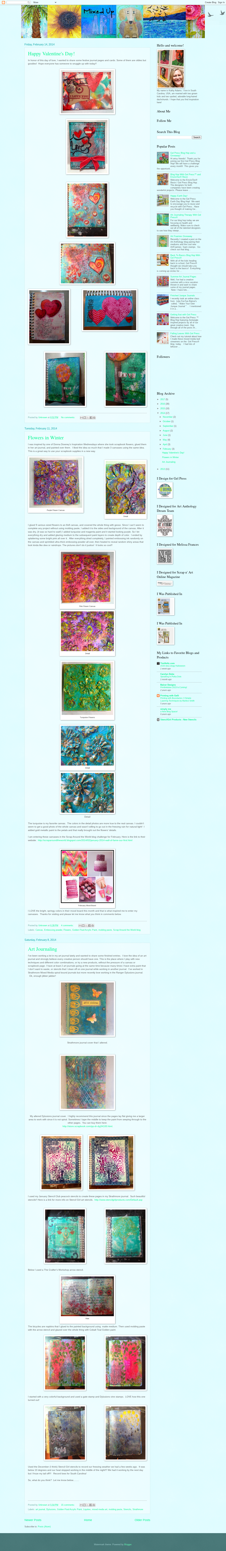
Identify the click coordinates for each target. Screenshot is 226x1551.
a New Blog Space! (169, 711)
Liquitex (87, 1509)
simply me (165, 709)
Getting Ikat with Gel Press (183, 314)
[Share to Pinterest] (94, 417)
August (166, 430)
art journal (40, 1509)
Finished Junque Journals (182, 295)
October (167, 421)
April (165, 444)
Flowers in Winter (46, 437)
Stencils (127, 1509)
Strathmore (138, 1509)
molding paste (105, 930)
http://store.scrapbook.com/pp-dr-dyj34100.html (87, 1126)
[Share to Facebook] (91, 417)
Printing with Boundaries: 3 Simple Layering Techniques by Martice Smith (177, 699)
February (167, 449)
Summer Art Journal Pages (183, 276)
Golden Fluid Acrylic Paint (84, 930)
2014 (163, 413)
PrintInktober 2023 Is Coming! (173, 687)
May (165, 440)
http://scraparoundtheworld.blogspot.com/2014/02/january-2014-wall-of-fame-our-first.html (85, 840)
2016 (163, 404)
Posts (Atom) (44, 1526)
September (168, 426)
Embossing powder (53, 930)
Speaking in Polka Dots (170, 676)
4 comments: (67, 925)
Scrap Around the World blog (126, 930)
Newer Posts (32, 1520)
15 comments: (68, 1505)
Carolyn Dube (167, 674)
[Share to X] (88, 417)
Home (88, 1520)
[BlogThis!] (84, 417)
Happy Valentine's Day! (51, 53)
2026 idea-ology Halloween (172, 666)
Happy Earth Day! (178, 196)
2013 (163, 469)
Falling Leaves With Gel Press (185, 333)
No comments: (68, 417)
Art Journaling (42, 948)
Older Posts (142, 1520)
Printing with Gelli (169, 695)
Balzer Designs (168, 685)
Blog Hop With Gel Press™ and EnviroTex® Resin (185, 175)
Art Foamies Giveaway (181, 236)
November (168, 417)
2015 (163, 408)
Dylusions (51, 1509)
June (165, 435)
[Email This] (81, 417)
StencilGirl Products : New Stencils (178, 719)
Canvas (39, 930)
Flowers (67, 930)
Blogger (127, 1544)
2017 (163, 399)
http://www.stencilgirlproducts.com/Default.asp (118, 1200)
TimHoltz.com (167, 663)
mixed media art (99, 1509)
